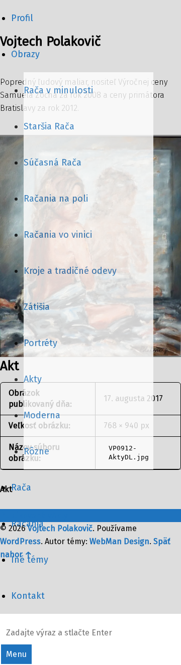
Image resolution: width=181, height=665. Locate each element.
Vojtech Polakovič (60, 528)
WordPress (20, 541)
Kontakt (28, 595)
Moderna (42, 415)
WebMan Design (119, 541)
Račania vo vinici (58, 234)
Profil (22, 18)
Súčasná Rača (52, 162)
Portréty (40, 343)
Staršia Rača (49, 126)
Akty (33, 379)
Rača (21, 487)
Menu (16, 654)
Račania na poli (56, 198)
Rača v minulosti (58, 90)
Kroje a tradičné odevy (70, 270)
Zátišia (37, 306)
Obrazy (25, 54)
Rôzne (36, 451)
